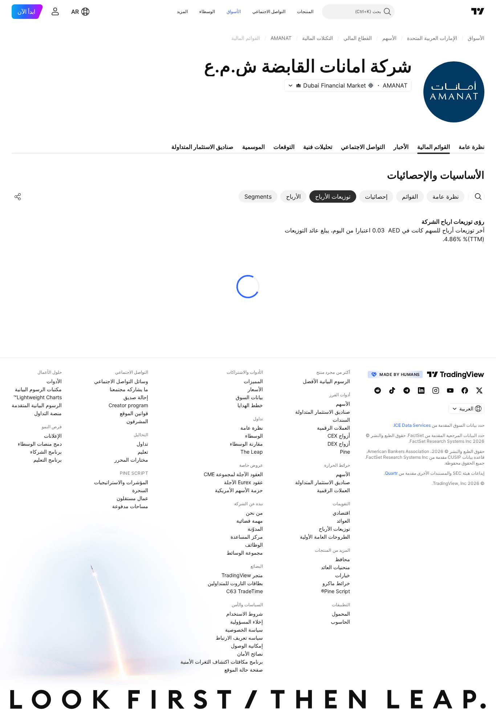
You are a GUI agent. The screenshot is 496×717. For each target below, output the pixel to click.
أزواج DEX (339, 444)
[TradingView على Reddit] (378, 390)
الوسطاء (207, 11)
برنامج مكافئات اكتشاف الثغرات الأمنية (221, 662)
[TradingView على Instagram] (436, 390)
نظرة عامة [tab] (471, 146)
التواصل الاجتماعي (268, 11)
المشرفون (137, 421)
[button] (291, 11)
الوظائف (254, 545)
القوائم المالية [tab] (433, 146)
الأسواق (234, 11)
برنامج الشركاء (46, 452)
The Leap (251, 452)
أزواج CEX (339, 436)
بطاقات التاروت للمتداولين (235, 583)
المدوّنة (255, 529)
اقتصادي (341, 513)
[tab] (445, 196)
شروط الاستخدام (244, 614)
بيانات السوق (249, 397)
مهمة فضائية (249, 521)
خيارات (342, 575)
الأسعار (255, 389)
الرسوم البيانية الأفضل (326, 381)
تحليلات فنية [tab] (317, 146)
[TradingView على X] (479, 390)
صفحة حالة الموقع (243, 670)
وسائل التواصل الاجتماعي (121, 381)
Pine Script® (335, 591)
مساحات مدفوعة (130, 506)
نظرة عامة (251, 428)
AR (75, 11)
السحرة (140, 490)
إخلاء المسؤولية (246, 622)
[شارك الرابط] (18, 196)
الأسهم (343, 404)
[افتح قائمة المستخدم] (55, 11)
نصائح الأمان (250, 654)
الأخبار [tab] (401, 146)
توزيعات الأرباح (334, 529)
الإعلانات (53, 436)
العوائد (343, 521)
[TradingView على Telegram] (407, 390)
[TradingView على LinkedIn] (421, 390)
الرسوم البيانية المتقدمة (37, 405)
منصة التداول (48, 413)
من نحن (254, 513)
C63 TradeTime (244, 591)
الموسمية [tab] (253, 146)
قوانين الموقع (134, 413)
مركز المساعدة (247, 537)
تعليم (143, 452)
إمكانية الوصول (247, 646)
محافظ (342, 559)
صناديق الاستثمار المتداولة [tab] (202, 146)
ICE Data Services (412, 425)
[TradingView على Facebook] (465, 390)
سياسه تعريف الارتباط (239, 638)
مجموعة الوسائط (245, 553)
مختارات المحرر (131, 460)
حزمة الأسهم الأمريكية (239, 490)
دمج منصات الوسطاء (40, 444)
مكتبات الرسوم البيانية (38, 389)
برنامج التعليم (47, 460)
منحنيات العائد (335, 567)
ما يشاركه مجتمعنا (129, 389)
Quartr (391, 473)
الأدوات (54, 381)
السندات (341, 420)
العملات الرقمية (333, 428)
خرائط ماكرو (336, 583)
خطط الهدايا (250, 405)
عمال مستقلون (132, 498)
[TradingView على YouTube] (450, 390)
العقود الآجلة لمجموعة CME (233, 474)
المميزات (253, 381)
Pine (345, 452)
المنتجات (305, 11)
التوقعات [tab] (283, 146)
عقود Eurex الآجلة (243, 482)
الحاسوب (340, 622)
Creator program (128, 405)
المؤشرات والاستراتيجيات (121, 482)
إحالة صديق (135, 397)
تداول (142, 444)
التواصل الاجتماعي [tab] (363, 146)
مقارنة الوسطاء (246, 444)
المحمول (341, 614)
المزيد (182, 11)
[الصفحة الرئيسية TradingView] (477, 12)
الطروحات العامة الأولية (325, 537)
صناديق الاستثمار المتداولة (322, 412)
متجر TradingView (242, 575)
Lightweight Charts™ (37, 397)
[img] (298, 85)
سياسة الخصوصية (244, 630)
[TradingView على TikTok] (392, 390)
